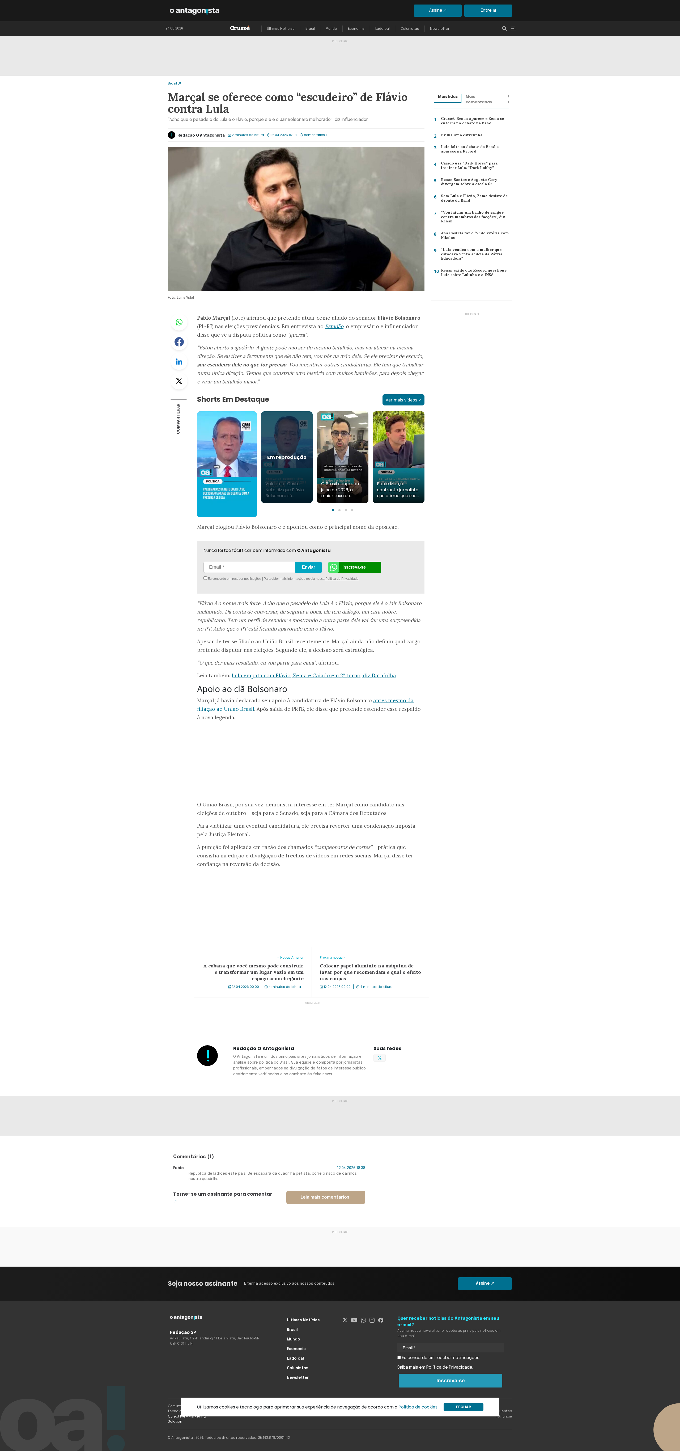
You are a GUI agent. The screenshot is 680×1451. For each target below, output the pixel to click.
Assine (435, 10)
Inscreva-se (354, 567)
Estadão (334, 326)
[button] (333, 510)
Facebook (179, 341)
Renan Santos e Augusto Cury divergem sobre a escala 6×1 (467, 183)
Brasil (310, 29)
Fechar (463, 1407)
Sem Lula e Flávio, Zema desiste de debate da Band (472, 199)
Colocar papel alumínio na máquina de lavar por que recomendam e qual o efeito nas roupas (364, 953)
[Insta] (372, 1320)
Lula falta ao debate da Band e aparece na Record (468, 150)
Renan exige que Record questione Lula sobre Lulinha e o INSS (473, 273)
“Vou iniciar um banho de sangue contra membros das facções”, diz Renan (472, 218)
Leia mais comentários (325, 1197)
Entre (486, 10)
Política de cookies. (418, 1407)
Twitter (179, 381)
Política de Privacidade (342, 579)
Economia (356, 29)
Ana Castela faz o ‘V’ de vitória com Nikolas (472, 236)
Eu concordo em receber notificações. (440, 1358)
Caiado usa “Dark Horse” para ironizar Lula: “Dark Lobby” (468, 166)
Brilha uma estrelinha (459, 136)
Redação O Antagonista (201, 135)
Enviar (308, 567)
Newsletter (439, 29)
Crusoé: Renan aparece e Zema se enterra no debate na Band (471, 122)
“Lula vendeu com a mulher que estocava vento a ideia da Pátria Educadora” (469, 255)
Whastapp (179, 322)
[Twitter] (345, 1320)
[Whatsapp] (363, 1320)
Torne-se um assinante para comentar (222, 1194)
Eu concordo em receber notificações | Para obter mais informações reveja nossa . (251, 579)
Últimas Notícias (281, 29)
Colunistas (410, 29)
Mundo (331, 29)
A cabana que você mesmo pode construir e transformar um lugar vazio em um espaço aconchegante (251, 953)
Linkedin (179, 361)
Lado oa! (382, 29)
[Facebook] (380, 1320)
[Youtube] (354, 1320)
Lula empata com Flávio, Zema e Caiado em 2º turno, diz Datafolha (314, 675)
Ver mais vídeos (401, 400)
